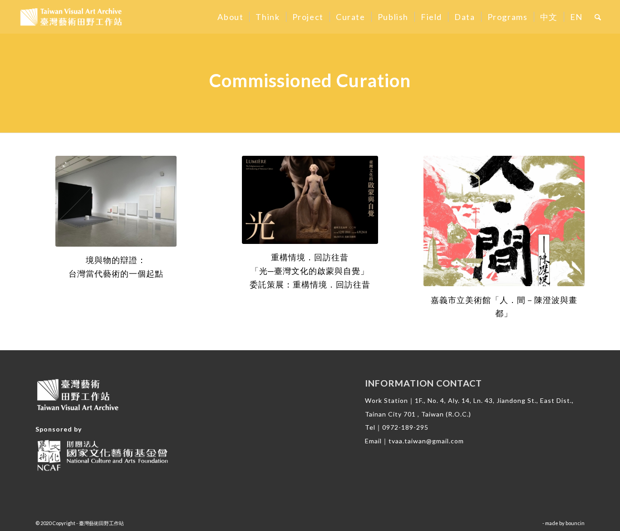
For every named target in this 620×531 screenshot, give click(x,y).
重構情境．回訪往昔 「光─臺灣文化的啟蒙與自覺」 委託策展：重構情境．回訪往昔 (310, 270)
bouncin (575, 523)
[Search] (598, 17)
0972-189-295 (405, 427)
